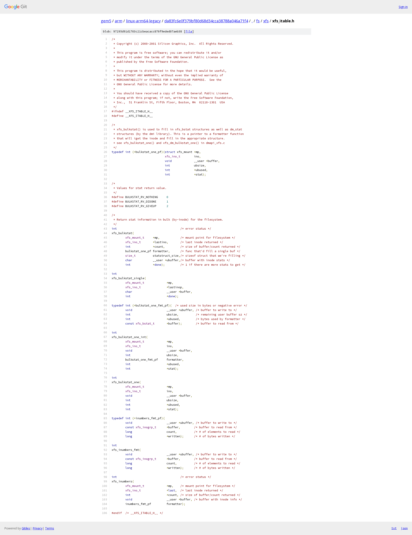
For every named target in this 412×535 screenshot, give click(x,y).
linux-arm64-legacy (143, 20)
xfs (266, 20)
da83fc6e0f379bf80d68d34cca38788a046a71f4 (206, 20)
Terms (49, 528)
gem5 (106, 20)
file (188, 31)
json (404, 528)
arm (118, 20)
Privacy (37, 528)
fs (258, 20)
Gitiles (26, 528)
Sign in (403, 7)
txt (394, 528)
